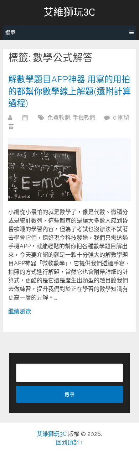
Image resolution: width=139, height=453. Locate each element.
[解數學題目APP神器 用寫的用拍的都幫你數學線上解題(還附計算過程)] (69, 169)
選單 (10, 32)
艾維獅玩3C (69, 12)
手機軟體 (84, 117)
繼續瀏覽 (19, 311)
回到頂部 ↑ (69, 442)
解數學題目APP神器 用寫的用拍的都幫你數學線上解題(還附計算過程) (69, 91)
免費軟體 (58, 117)
